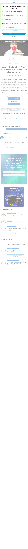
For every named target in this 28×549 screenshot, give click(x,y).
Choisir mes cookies (14, 30)
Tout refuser (14, 36)
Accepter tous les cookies (14, 33)
